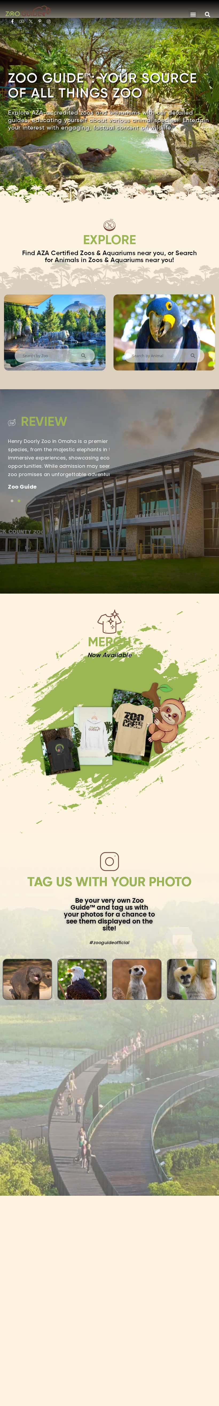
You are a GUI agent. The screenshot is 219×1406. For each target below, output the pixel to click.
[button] (193, 14)
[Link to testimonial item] (12, 501)
